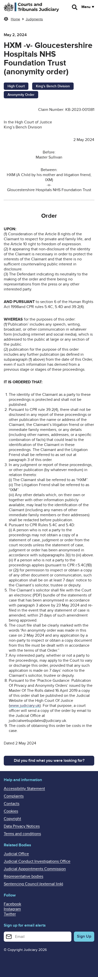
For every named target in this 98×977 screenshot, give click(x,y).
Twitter (10, 914)
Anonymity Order (21, 95)
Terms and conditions (22, 833)
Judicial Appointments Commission (35, 868)
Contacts (11, 803)
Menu (85, 7)
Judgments (34, 19)
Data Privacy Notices (22, 826)
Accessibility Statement (24, 788)
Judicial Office (16, 853)
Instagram (12, 909)
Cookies (11, 811)
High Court (16, 86)
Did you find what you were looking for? (49, 760)
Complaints (14, 796)
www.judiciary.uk (25, 705)
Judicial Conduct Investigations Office (37, 861)
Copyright (12, 818)
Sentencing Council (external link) (33, 883)
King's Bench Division (53, 86)
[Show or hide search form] (75, 7)
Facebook (12, 904)
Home (15, 19)
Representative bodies (23, 876)
